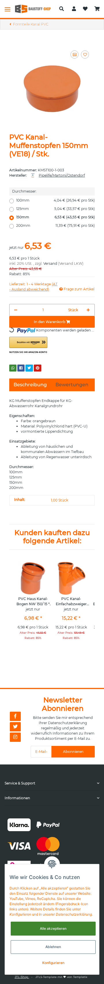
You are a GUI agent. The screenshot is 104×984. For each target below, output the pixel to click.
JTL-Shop (22, 976)
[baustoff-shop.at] (35, 9)
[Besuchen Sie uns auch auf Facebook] (15, 716)
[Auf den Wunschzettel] (85, 54)
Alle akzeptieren (53, 928)
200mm (55, 225)
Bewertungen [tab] (71, 384)
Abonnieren (73, 751)
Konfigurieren (53, 963)
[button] (61, 9)
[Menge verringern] (16, 310)
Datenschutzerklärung (67, 723)
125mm (55, 208)
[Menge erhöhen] (88, 310)
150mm (55, 217)
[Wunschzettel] (85, 9)
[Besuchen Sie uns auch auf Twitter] (15, 726)
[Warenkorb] (97, 9)
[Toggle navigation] (7, 9)
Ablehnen (53, 947)
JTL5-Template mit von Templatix (61, 976)
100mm (55, 200)
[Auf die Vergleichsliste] (74, 54)
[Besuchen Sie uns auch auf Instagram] (15, 737)
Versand (50, 263)
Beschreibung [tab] (30, 384)
